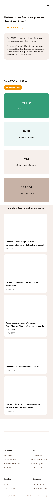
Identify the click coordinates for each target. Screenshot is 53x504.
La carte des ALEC (37, 455)
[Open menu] (47, 5)
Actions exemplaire (39, 484)
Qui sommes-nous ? (10, 459)
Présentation (8, 455)
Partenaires (7, 468)
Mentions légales (43, 496)
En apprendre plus (13, 27)
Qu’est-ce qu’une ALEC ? (40, 459)
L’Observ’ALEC (37, 468)
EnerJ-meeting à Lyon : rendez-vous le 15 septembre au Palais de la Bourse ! (23, 405)
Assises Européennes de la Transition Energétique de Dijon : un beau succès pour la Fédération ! (25, 326)
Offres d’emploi (9, 488)
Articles (6, 484)
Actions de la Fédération (12, 464)
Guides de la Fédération (41, 488)
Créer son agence (37, 464)
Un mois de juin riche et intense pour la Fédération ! (22, 284)
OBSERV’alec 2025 (13, 87)
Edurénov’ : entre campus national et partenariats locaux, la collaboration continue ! (25, 243)
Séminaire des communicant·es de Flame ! (23, 367)
